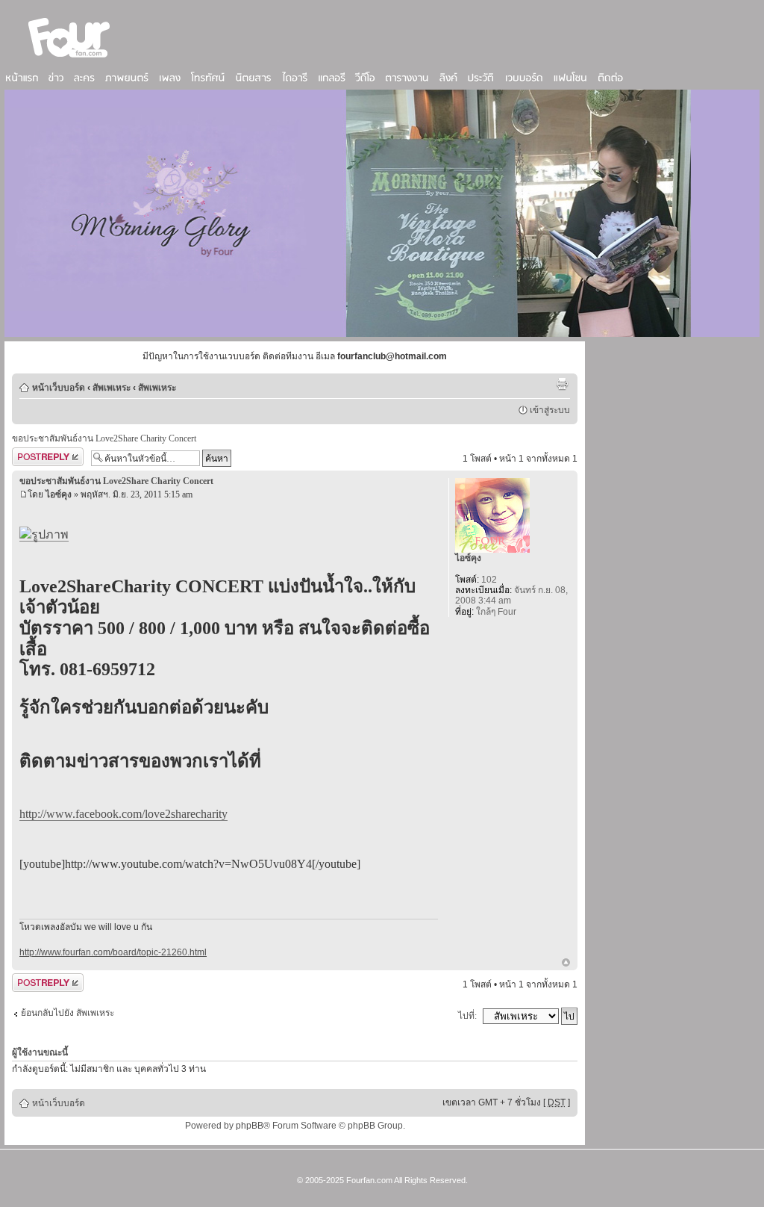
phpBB (249, 1125)
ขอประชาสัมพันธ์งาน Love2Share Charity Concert (104, 438)
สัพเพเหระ (112, 387)
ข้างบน (566, 964)
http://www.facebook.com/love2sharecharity (123, 813)
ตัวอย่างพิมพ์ (562, 384)
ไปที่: (467, 1016)
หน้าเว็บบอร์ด (58, 387)
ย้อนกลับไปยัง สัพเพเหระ (67, 1013)
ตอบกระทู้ (30, 455)
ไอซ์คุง (59, 494)
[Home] (69, 59)
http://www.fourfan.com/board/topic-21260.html (113, 952)
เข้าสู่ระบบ (550, 410)
